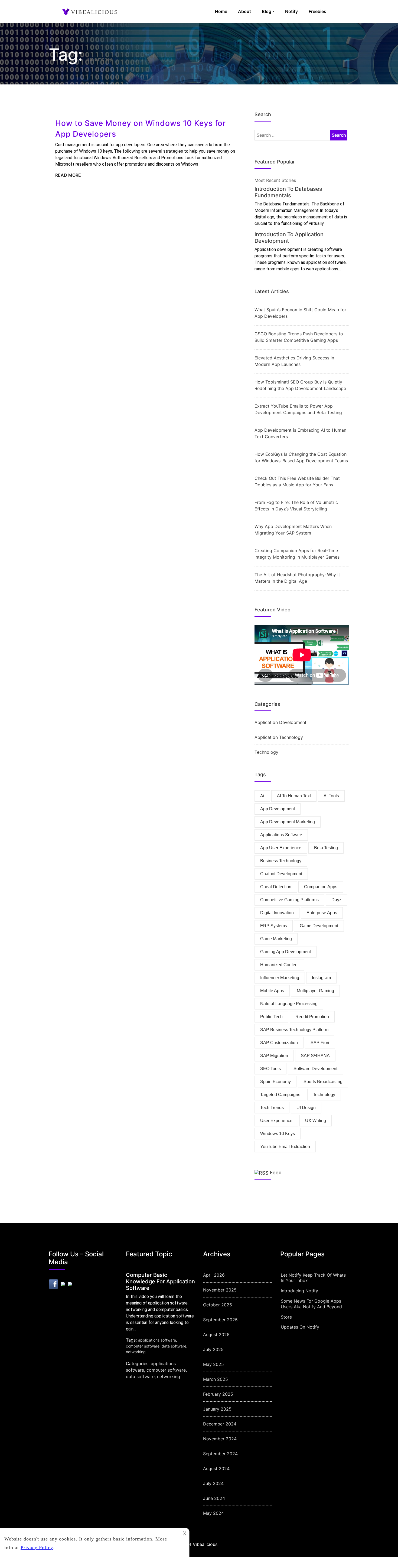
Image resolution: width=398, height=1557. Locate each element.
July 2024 (213, 1483)
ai (262, 796)
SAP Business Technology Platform (294, 1029)
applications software (281, 834)
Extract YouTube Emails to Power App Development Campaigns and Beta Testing (298, 409)
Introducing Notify (299, 1290)
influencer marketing (279, 977)
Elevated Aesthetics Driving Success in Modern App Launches (294, 361)
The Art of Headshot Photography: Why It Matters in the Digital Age (297, 578)
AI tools (331, 796)
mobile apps (272, 990)
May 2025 (213, 1364)
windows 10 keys (277, 1133)
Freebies (317, 11)
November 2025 (220, 1290)
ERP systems (273, 925)
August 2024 (216, 1468)
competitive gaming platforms (289, 899)
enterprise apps (321, 912)
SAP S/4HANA (315, 1055)
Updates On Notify (300, 1327)
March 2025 (215, 1379)
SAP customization (279, 1042)
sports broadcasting (323, 1081)
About (244, 11)
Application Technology (279, 737)
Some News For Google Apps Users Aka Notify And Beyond (311, 1303)
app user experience (280, 847)
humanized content (279, 964)
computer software (142, 1346)
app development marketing (287, 822)
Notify (291, 11)
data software (174, 1346)
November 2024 (220, 1438)
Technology (266, 752)
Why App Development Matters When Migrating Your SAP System (293, 530)
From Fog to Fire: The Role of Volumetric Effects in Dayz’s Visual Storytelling (296, 506)
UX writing (315, 1120)
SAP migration (274, 1055)
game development (319, 925)
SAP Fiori (320, 1042)
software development (315, 1068)
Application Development (280, 722)
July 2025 (213, 1349)
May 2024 (213, 1513)
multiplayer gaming (315, 990)
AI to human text (294, 796)
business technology (280, 860)
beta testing (326, 847)
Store (286, 1317)
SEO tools (270, 1068)
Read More (68, 175)
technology (324, 1094)
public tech (271, 1016)
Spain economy (275, 1081)
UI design (306, 1107)
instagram (321, 977)
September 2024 (220, 1453)
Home (221, 11)
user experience (276, 1120)
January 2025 (217, 1409)
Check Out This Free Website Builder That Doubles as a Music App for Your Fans (297, 481)
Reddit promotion (312, 1016)
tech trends (272, 1107)
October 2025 (217, 1304)
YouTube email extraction (285, 1146)
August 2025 (216, 1334)
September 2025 (220, 1319)
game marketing (276, 938)
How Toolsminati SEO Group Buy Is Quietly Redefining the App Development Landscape (300, 385)
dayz (336, 899)
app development (277, 809)
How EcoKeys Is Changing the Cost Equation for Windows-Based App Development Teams (301, 457)
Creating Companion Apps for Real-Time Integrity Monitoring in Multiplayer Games (297, 554)
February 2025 (218, 1394)
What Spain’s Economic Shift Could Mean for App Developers (300, 313)
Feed (276, 1172)
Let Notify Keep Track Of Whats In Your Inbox (313, 1277)
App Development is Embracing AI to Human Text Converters (300, 433)
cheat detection (275, 886)
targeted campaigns (280, 1094)
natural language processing (289, 1003)
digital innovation (277, 912)
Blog (266, 11)
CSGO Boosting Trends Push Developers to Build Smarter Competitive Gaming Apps (299, 337)
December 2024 (219, 1424)
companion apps (320, 886)
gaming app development (285, 951)
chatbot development (281, 873)
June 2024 (214, 1498)
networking (136, 1351)
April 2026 (214, 1275)
